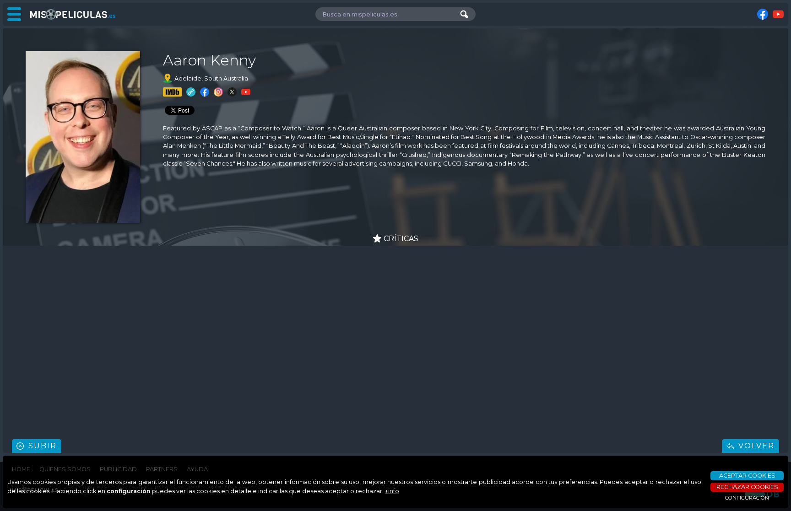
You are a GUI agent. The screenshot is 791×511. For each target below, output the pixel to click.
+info (392, 491)
